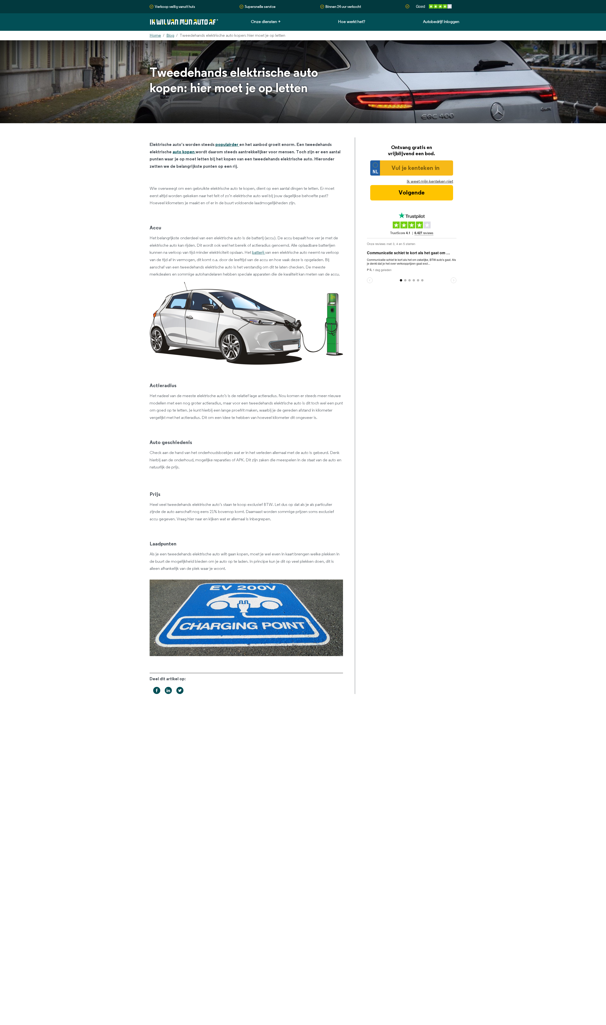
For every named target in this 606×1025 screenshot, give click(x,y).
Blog (170, 35)
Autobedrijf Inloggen (441, 22)
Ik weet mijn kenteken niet (430, 181)
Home (155, 35)
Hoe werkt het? (351, 22)
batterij (258, 252)
